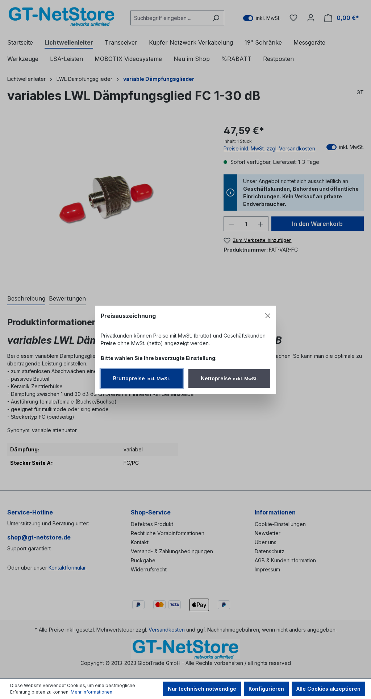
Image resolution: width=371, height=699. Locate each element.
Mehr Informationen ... (94, 692)
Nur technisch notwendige (202, 689)
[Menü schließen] (267, 315)
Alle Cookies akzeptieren (328, 689)
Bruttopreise (141, 378)
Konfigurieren (266, 689)
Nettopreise (229, 378)
